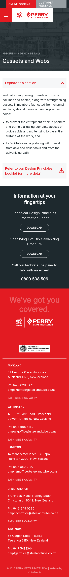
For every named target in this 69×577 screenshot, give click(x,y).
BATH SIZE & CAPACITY (22, 397)
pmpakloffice (17, 389)
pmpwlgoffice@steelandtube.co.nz (32, 431)
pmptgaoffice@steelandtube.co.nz (32, 553)
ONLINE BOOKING (19, 4)
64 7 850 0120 (23, 466)
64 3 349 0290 (23, 508)
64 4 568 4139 (23, 426)
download (34, 227)
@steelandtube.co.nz (40, 389)
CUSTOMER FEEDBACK (46, 4)
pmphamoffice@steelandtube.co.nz (32, 471)
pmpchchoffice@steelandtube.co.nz (33, 513)
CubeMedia (34, 572)
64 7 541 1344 (23, 548)
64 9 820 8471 (23, 385)
